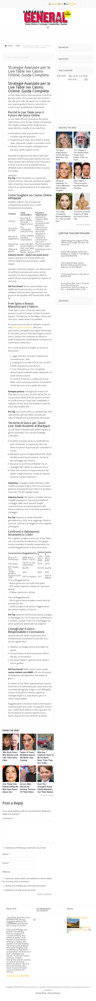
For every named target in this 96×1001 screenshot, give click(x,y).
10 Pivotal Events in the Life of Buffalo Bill (75, 275)
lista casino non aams (22, 327)
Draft (18, 46)
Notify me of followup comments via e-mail (26, 847)
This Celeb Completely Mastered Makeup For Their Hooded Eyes (63, 216)
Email (5, 863)
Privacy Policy (41, 993)
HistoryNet (85, 233)
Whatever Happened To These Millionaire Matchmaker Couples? (63, 186)
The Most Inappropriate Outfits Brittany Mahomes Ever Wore (62, 155)
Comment (8, 818)
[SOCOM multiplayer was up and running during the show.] (68, 917)
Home (10, 46)
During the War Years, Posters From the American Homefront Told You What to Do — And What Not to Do (75, 286)
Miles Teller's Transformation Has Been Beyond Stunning (81, 184)
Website (6, 871)
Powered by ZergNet (47, 795)
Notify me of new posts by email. (21, 890)
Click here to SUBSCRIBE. (17, 975)
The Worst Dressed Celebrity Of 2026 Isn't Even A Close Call (82, 215)
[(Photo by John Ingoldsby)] (68, 929)
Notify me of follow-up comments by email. (26, 885)
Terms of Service (54, 993)
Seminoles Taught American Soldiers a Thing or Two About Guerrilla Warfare (75, 253)
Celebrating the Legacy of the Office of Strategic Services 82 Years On (75, 242)
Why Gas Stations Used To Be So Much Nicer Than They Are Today (45, 757)
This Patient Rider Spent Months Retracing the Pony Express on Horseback (73, 265)
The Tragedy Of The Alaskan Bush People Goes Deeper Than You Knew (81, 155)
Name (6, 854)
